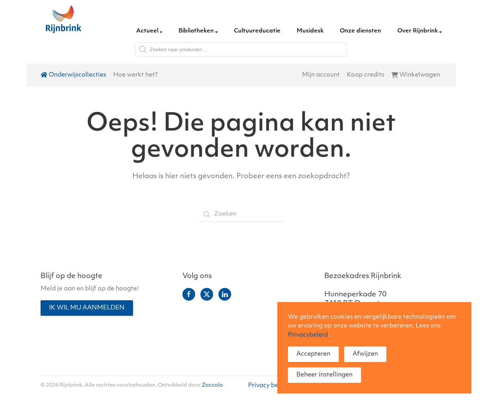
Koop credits (365, 75)
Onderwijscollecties (77, 75)
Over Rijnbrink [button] (417, 31)
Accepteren (313, 354)
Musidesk (310, 31)
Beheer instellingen (324, 375)
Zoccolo (212, 385)
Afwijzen (365, 354)
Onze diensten (360, 31)
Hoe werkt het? (135, 75)
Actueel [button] (147, 31)
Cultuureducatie (257, 31)
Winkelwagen (419, 75)
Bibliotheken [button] (196, 31)
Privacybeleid (308, 335)
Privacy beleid (268, 385)
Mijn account (321, 75)
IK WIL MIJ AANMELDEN (87, 308)
